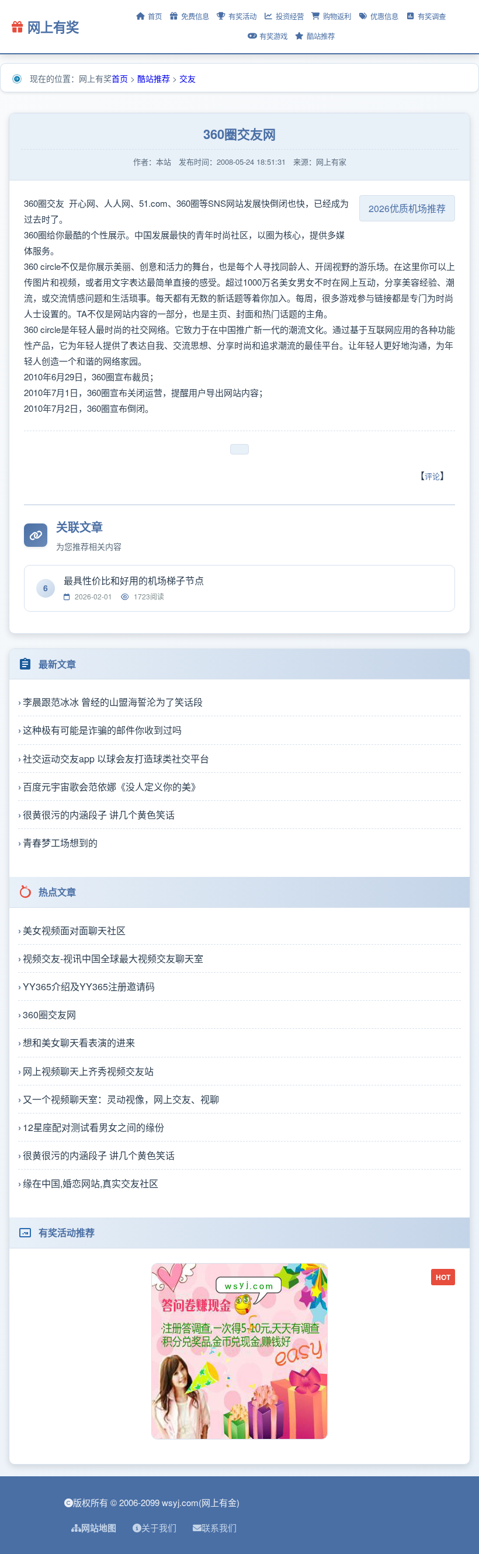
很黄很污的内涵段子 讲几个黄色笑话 (99, 814)
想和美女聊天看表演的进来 (79, 1042)
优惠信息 (384, 16)
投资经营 (290, 16)
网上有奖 (53, 27)
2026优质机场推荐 (407, 208)
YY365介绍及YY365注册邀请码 (89, 986)
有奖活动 (242, 16)
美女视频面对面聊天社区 (74, 930)
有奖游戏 (273, 36)
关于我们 (158, 1527)
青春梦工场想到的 (60, 842)
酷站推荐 (321, 36)
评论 (432, 475)
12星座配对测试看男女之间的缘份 (93, 1127)
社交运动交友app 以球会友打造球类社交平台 (116, 758)
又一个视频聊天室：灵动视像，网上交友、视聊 (121, 1099)
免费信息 (195, 16)
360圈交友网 (49, 1014)
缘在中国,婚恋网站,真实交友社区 (90, 1183)
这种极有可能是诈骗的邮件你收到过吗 (102, 730)
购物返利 (337, 16)
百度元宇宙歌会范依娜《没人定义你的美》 (111, 786)
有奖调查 (432, 16)
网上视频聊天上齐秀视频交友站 (88, 1071)
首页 (155, 16)
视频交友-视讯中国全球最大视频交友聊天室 (113, 958)
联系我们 (219, 1527)
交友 (187, 78)
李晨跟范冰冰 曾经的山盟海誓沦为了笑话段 (113, 702)
